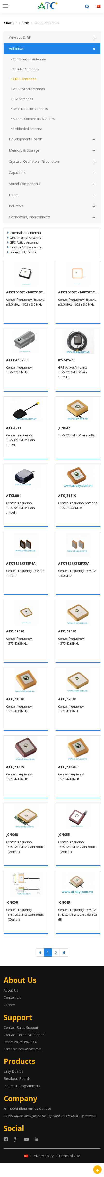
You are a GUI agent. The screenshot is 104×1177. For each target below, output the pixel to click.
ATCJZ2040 (67, 699)
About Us (11, 990)
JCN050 (12, 902)
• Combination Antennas (28, 59)
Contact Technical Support (24, 1034)
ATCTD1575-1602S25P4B (78, 292)
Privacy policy (43, 1156)
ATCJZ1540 (15, 699)
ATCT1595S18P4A (21, 563)
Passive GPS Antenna (26, 247)
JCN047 (64, 427)
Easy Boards (13, 1071)
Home (24, 22)
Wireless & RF (20, 37)
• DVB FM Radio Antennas (29, 109)
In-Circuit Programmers (22, 1086)
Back (9, 22)
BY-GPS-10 (66, 360)
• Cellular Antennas (25, 69)
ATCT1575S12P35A (73, 563)
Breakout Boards (17, 1078)
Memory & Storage (24, 150)
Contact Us (12, 997)
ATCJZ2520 (15, 631)
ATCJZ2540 (67, 631)
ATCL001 (13, 495)
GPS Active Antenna (24, 242)
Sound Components (24, 183)
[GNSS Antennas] (48, 6)
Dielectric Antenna (23, 252)
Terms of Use (69, 1156)
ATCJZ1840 (67, 495)
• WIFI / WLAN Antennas (28, 89)
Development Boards (26, 139)
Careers (10, 1004)
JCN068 (12, 834)
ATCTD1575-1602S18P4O (26, 292)
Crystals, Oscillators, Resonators (34, 161)
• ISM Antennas (22, 99)
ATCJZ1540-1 (69, 766)
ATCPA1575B (17, 360)
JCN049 (64, 902)
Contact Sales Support (21, 1027)
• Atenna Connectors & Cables (33, 118)
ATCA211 (13, 427)
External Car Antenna (25, 233)
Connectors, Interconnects (30, 217)
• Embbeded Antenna (26, 128)
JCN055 (64, 834)
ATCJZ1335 (15, 766)
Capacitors (17, 172)
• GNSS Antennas (23, 79)
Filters (13, 194)
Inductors (16, 206)
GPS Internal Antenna (25, 237)
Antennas (16, 48)
